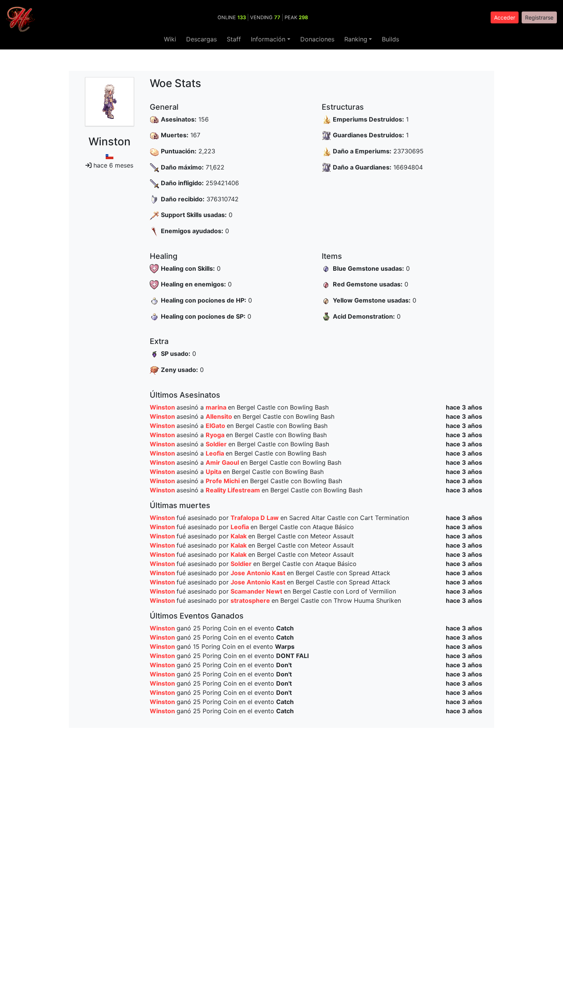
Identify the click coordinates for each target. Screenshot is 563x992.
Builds (390, 39)
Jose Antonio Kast (259, 573)
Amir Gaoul (223, 462)
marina (217, 407)
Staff (234, 39)
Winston (163, 407)
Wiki (170, 39)
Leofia (216, 453)
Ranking (355, 39)
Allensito (220, 416)
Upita (214, 471)
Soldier (217, 444)
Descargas (201, 39)
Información (268, 39)
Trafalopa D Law (255, 517)
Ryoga (216, 435)
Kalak (239, 536)
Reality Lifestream (234, 490)
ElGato (216, 425)
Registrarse (539, 17)
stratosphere (251, 600)
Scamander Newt (257, 591)
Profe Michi (223, 481)
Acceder (504, 17)
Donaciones (317, 39)
